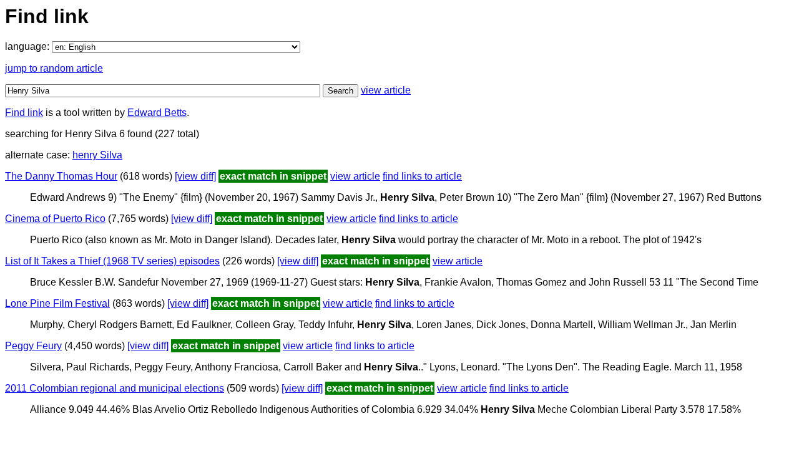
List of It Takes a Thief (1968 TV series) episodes (112, 261)
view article (386, 90)
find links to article (422, 176)
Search (340, 90)
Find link (24, 112)
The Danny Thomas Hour (61, 176)
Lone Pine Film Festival (57, 303)
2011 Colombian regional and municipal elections (114, 388)
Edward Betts (157, 112)
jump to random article (54, 68)
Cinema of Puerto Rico (55, 218)
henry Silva (97, 155)
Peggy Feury (33, 345)
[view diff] (195, 176)
